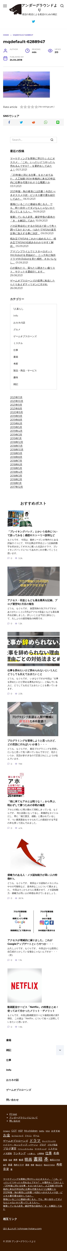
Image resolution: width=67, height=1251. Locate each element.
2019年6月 (16, 423)
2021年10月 (16, 401)
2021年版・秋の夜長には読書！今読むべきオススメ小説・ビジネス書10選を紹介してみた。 (32, 195)
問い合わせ (12, 1099)
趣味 (15, 377)
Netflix (41, 1131)
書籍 (15, 356)
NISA (48, 1131)
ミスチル (18, 343)
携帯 (15, 1160)
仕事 (15, 350)
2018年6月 (16, 464)
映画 (28, 1159)
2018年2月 (16, 479)
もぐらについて (18, 1136)
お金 (6, 1135)
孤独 (5, 1160)
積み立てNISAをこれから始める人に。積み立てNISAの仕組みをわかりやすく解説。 (33, 242)
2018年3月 (16, 475)
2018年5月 (16, 468)
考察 (15, 363)
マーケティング (41, 1149)
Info (15, 315)
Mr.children (31, 1130)
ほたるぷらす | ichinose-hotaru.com (22, 1228)
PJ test (13, 1114)
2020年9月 (16, 412)
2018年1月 (16, 483)
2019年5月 (16, 427)
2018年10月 (16, 449)
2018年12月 (16, 442)
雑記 (15, 384)
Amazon (6, 1131)
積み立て (39, 1165)
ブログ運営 (9, 1148)
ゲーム (36, 1135)
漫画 (27, 1165)
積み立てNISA (49, 1165)
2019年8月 (16, 419)
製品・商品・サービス (25, 370)
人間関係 (40, 1154)
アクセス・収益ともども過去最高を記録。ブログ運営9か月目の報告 (32, 602)
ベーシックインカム (25, 1149)
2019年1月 (16, 438)
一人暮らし (31, 1154)
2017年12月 (16, 486)
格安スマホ (55, 1160)
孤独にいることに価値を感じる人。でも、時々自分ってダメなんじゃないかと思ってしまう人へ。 (32, 208)
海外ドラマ (19, 1165)
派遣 (10, 1164)
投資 (10, 1160)
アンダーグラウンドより (39, 7)
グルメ (16, 329)
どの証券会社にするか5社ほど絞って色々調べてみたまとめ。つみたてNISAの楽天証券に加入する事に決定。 (33, 229)
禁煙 (32, 1165)
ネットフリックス (49, 1141)
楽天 (5, 1165)
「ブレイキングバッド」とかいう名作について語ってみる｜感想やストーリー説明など (32, 533)
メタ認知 (7, 1153)
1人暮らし (18, 308)
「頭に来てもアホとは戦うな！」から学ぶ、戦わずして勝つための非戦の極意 (32, 803)
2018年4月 (16, 472)
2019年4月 (16, 430)
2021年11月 (16, 397)
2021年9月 (16, 404)
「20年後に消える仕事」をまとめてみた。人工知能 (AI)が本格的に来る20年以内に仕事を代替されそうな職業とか (32, 178)
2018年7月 (16, 460)
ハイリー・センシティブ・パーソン (20, 1144)
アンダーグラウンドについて (23, 1117)
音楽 (6, 1169)
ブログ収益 (52, 1145)
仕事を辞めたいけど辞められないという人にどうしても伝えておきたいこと (32, 672)
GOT (14, 1130)
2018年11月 (16, 445)
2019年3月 (16, 434)
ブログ (42, 1144)
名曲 (56, 1153)
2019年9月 (16, 416)
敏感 (21, 1159)
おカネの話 (19, 322)
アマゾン (28, 1136)
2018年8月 (16, 457)
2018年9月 (16, 453)
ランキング (19, 1153)
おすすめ (55, 1130)
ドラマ (35, 1140)
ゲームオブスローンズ (25, 336)
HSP (20, 1130)
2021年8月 (16, 408)
